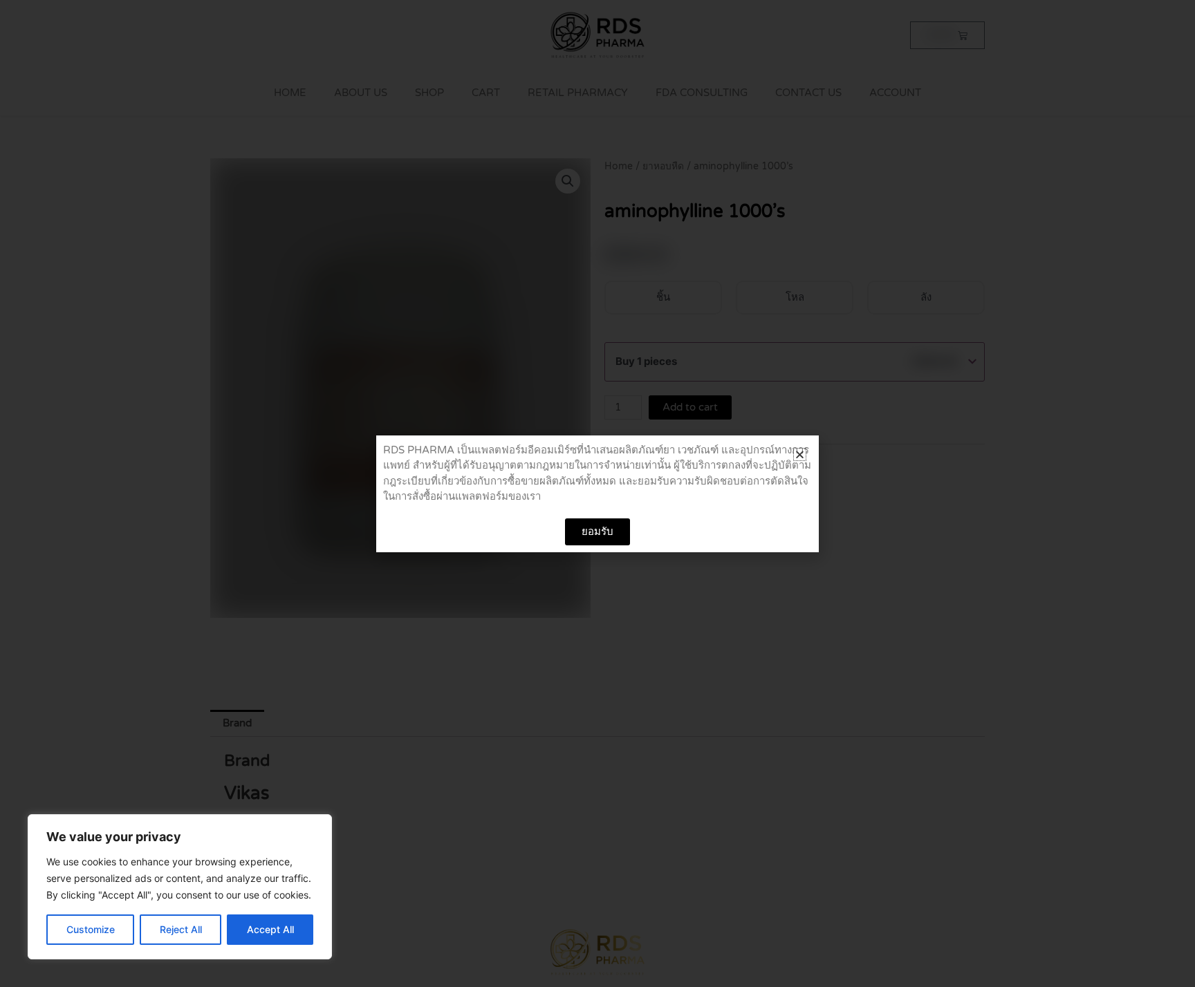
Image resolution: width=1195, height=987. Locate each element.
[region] (180, 886)
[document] (597, 493)
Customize (90, 929)
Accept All (270, 929)
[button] (800, 454)
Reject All (181, 929)
